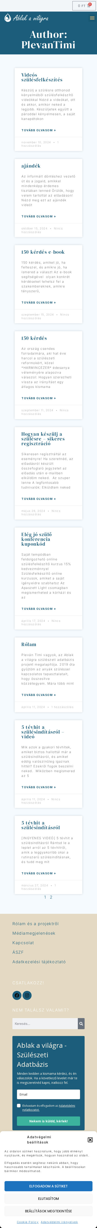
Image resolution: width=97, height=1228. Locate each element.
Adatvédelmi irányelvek (59, 1222)
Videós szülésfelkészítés (42, 77)
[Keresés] (81, 1023)
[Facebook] (16, 995)
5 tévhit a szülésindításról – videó (42, 732)
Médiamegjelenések (34, 933)
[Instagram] (27, 995)
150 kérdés (34, 338)
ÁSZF (18, 952)
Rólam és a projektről (35, 923)
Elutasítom (48, 1198)
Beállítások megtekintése (48, 1211)
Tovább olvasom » (38, 130)
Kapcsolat (23, 942)
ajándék (31, 166)
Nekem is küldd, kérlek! (48, 1121)
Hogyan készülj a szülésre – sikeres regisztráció (43, 439)
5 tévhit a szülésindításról (40, 825)
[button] (90, 1140)
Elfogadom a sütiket (48, 1186)
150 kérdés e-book (43, 252)
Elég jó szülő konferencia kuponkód (36, 539)
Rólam (29, 644)
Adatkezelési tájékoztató (39, 961)
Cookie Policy (28, 1222)
